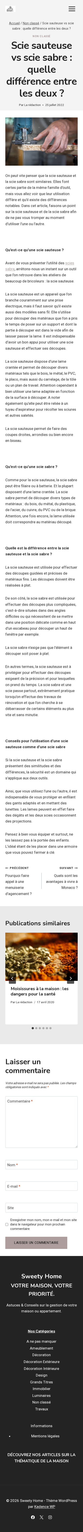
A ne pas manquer (41, 1341)
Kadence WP (44, 1507)
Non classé (41, 36)
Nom (12, 1165)
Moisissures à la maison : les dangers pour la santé (40, 991)
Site (10, 1208)
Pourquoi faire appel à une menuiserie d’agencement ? (18, 881)
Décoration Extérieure (42, 1361)
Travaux (41, 1409)
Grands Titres (41, 1382)
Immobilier (41, 1389)
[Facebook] (33, 1517)
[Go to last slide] (12, 978)
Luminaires (41, 1395)
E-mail (13, 1186)
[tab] (33, 1028)
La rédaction (32, 105)
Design (41, 1375)
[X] (41, 1517)
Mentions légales (45, 1436)
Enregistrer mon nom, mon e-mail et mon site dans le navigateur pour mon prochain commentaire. (43, 1224)
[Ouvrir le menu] (72, 9)
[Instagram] (50, 1517)
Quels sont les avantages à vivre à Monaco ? (62, 878)
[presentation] (41, 957)
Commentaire (20, 1101)
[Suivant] (70, 978)
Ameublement (41, 1348)
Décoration (41, 1355)
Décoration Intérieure (41, 1368)
